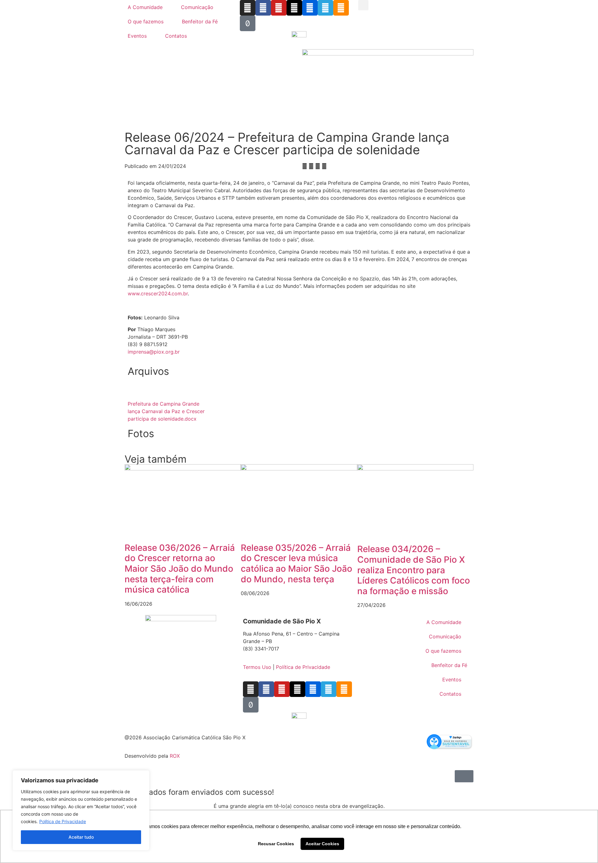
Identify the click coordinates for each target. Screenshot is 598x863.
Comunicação (197, 7)
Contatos (176, 36)
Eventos (137, 36)
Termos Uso (257, 667)
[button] (363, 5)
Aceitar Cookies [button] (322, 843)
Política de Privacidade (62, 821)
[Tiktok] (247, 23)
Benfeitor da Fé (200, 21)
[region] (81, 810)
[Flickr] (310, 8)
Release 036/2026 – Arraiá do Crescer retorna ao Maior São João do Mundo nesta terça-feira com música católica (180, 568)
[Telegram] (325, 8)
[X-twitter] (294, 8)
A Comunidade (145, 7)
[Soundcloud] (341, 8)
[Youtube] (279, 8)
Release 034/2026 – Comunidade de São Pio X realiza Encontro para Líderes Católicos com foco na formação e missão (413, 570)
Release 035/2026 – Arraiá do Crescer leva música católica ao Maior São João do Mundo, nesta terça (296, 563)
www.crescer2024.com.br (158, 293)
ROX (175, 756)
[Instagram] (247, 8)
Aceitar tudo (81, 837)
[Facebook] (263, 8)
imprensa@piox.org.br (154, 352)
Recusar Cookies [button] (276, 843)
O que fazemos (146, 21)
